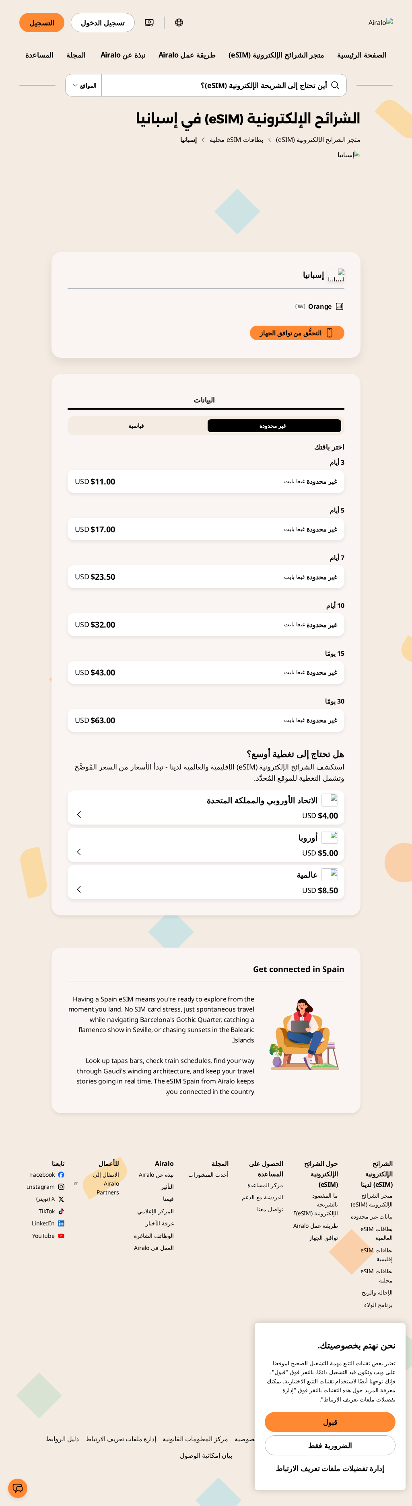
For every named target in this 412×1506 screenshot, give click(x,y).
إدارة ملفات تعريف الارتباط (121, 1438)
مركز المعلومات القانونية (195, 1438)
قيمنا (168, 1198)
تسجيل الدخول (103, 22)
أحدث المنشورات (208, 1174)
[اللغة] (179, 22)
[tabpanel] (206, 571)
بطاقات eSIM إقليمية (376, 1254)
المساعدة (39, 55)
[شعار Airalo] (369, 22)
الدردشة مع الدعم (262, 1197)
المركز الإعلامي (155, 1211)
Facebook (42, 1174)
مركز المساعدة (265, 1185)
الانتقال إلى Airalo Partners (106, 1183)
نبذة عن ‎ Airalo (122, 55)
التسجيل (41, 22)
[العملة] (149, 22)
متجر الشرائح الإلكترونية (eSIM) (276, 55)
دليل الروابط (62, 1438)
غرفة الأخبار (160, 1223)
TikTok (47, 1211)
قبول (330, 1422)
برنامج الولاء (378, 1305)
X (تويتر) (45, 1198)
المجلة (76, 55)
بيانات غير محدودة (372, 1216)
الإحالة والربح (377, 1292)
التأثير (167, 1186)
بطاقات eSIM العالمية (376, 1233)
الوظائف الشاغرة (154, 1235)
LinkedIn (43, 1223)
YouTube (43, 1235)
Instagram (41, 1186)
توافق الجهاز (323, 1237)
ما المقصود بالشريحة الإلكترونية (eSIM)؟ (315, 1204)
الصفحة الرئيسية (362, 55)
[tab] (206, 399)
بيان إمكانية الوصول (206, 1455)
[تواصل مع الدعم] (17, 1488)
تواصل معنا (270, 1209)
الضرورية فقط (330, 1445)
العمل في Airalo (154, 1248)
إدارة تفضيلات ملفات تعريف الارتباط (330, 1468)
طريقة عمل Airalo (187, 55)
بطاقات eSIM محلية (236, 139)
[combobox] (205, 85)
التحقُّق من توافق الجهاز (290, 332)
